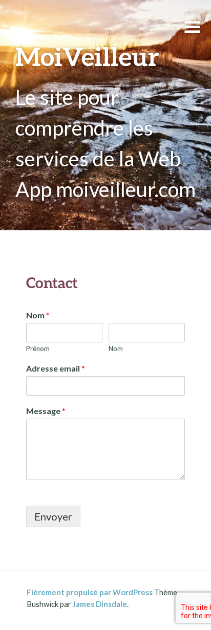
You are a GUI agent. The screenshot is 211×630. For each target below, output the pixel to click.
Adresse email (55, 368)
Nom (38, 315)
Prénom (38, 348)
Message (46, 411)
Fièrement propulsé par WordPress (90, 592)
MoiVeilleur (87, 56)
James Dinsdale (100, 604)
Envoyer (53, 516)
